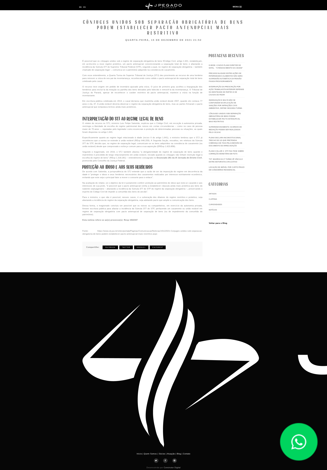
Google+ (141, 247)
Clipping (213, 199)
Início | (140, 454)
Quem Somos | (151, 454)
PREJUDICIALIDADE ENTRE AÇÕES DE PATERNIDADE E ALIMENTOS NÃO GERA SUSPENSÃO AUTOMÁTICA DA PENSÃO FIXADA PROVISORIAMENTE (226, 77)
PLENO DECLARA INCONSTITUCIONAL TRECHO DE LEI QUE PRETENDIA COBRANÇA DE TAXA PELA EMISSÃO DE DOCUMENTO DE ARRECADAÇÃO (225, 142)
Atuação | (172, 454)
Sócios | (163, 454)
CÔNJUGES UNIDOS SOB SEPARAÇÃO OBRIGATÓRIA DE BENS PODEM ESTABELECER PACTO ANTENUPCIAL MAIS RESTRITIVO (225, 118)
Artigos (213, 194)
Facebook (110, 247)
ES (84, 7)
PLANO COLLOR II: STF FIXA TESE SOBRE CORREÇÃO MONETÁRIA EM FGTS (226, 152)
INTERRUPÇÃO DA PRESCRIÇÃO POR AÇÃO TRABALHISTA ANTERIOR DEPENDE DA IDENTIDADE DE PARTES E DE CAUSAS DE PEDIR (226, 91)
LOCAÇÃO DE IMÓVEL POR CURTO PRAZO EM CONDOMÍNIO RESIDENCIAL (226, 168)
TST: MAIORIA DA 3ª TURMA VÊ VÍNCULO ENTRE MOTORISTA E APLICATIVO (226, 160)
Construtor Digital (172, 467)
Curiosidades (215, 204)
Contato (186, 454)
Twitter (126, 247)
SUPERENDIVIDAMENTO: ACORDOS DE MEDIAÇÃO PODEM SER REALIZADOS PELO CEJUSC (225, 129)
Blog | (180, 454)
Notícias (213, 210)
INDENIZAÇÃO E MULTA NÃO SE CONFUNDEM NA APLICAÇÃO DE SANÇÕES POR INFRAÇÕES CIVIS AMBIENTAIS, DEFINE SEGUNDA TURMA (225, 104)
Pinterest (157, 247)
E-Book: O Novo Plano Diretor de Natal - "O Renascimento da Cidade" (226, 66)
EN (80, 7)
